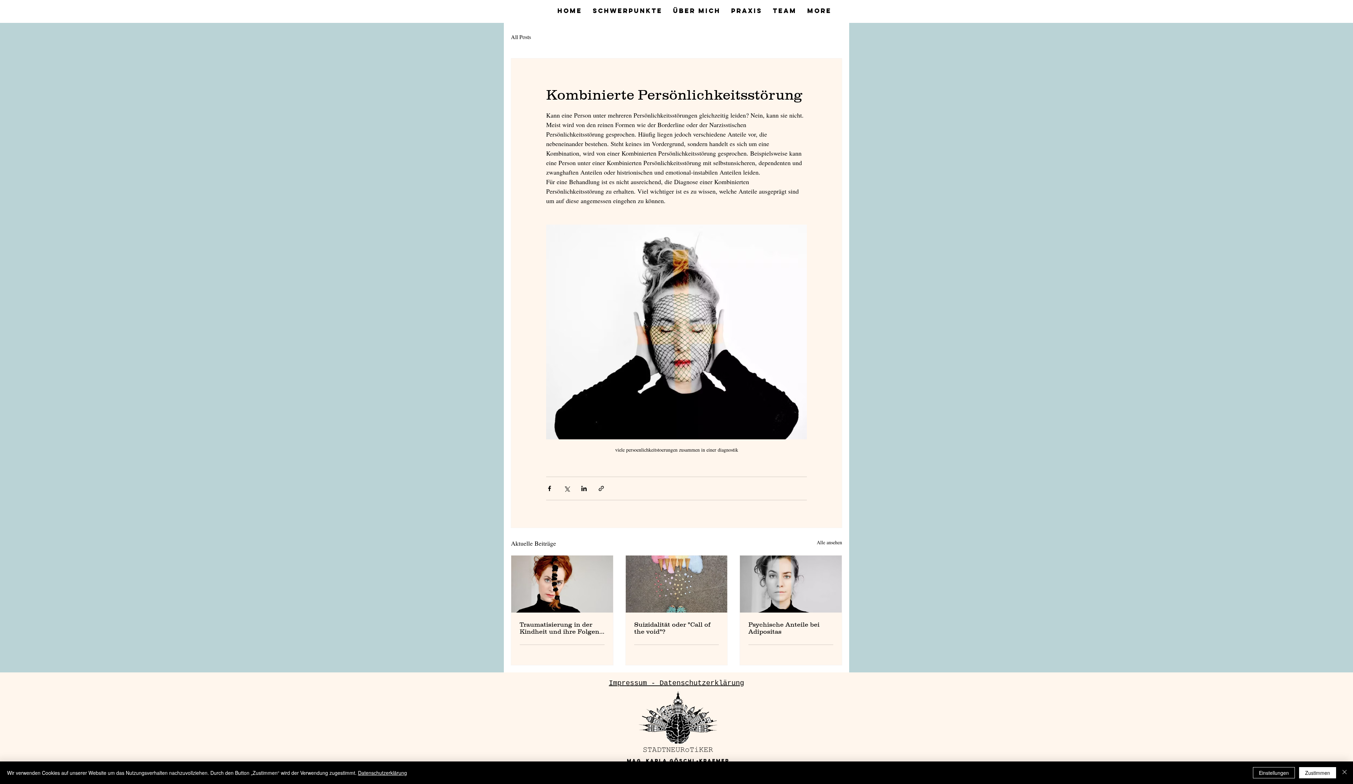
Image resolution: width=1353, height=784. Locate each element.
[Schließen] (1344, 772)
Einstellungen (1274, 772)
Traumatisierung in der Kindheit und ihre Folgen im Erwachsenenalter (559, 628)
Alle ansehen (829, 542)
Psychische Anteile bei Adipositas (784, 628)
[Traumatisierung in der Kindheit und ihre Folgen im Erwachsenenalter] (562, 584)
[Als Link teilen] (601, 488)
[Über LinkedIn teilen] (584, 488)
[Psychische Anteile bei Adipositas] (791, 584)
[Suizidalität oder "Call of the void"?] (677, 584)
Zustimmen (1317, 772)
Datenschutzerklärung (382, 772)
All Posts (521, 36)
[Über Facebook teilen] (549, 488)
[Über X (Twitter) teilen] (566, 488)
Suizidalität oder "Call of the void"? (672, 628)
